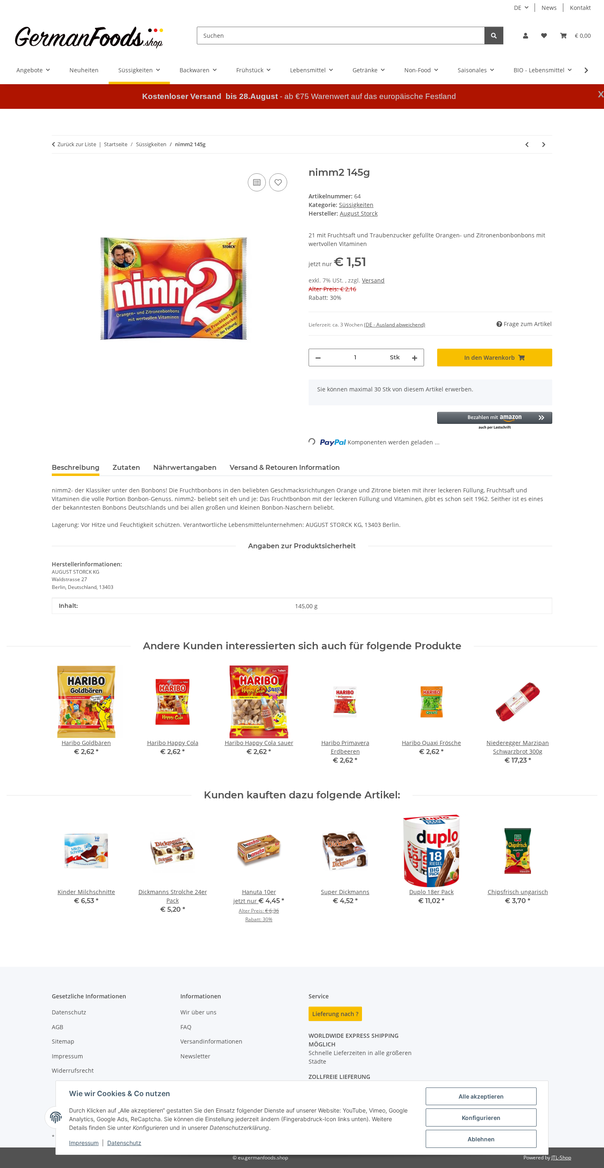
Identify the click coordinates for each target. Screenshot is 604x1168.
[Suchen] (493, 35)
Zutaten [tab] (126, 467)
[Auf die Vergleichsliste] (257, 182)
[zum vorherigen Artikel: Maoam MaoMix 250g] (527, 144)
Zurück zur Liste (77, 144)
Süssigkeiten (356, 205)
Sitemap (63, 1041)
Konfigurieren (481, 1117)
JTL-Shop (561, 1157)
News (549, 7)
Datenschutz (124, 1142)
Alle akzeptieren (481, 1096)
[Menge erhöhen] (415, 357)
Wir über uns (198, 1012)
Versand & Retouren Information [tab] (285, 467)
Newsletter (195, 1056)
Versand (373, 280)
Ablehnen (481, 1139)
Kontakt (580, 7)
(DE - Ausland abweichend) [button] (394, 324)
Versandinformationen (211, 1041)
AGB (57, 1027)
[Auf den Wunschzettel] (278, 182)
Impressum (84, 1142)
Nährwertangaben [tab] (185, 467)
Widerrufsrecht (73, 1070)
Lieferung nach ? (335, 1014)
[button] (525, 35)
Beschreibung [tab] (75, 467)
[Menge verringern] (318, 357)
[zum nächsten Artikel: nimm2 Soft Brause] (543, 144)
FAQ (185, 1027)
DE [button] (517, 7)
